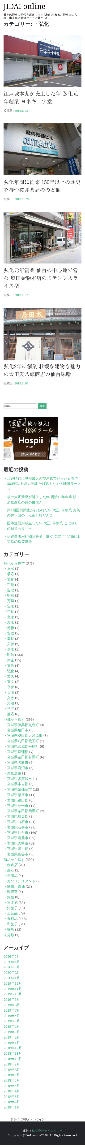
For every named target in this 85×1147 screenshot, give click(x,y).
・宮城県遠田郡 (16, 800)
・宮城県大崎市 (16, 843)
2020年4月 (12, 962)
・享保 (9, 687)
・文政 (9, 698)
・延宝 (9, 709)
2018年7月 (12, 1075)
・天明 (9, 692)
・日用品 (11, 876)
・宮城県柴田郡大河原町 (23, 735)
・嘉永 (9, 649)
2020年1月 (12, 978)
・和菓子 (11, 924)
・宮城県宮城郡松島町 (21, 746)
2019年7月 (12, 1010)
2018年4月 (12, 1091)
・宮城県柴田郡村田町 (21, 757)
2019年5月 (12, 1021)
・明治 (9, 655)
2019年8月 (12, 1005)
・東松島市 (12, 773)
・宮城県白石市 (16, 822)
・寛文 (9, 682)
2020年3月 (12, 967)
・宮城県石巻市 (16, 827)
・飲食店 (11, 865)
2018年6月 (12, 1080)
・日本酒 (11, 903)
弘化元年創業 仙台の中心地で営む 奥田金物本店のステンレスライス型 (41, 278)
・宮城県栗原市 (16, 795)
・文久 (9, 676)
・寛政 (9, 666)
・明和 (9, 595)
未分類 (9, 935)
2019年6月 (12, 1016)
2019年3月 (12, 1032)
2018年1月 (12, 1107)
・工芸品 (11, 913)
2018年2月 (12, 1102)
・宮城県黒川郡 (16, 849)
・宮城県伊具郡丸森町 (21, 725)
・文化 (9, 579)
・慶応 (9, 714)
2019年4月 (12, 1026)
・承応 (9, 574)
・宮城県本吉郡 (16, 784)
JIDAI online (24, 6)
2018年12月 (13, 1048)
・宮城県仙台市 (16, 833)
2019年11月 (13, 989)
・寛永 (9, 617)
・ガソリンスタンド (19, 881)
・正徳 (9, 585)
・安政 (9, 633)
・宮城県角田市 (16, 730)
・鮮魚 (9, 929)
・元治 (9, 703)
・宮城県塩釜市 (16, 838)
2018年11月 (13, 1053)
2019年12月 (13, 983)
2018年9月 (12, 1064)
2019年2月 (12, 1037)
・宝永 (9, 606)
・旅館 (9, 897)
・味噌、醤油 (14, 886)
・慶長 (9, 639)
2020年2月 (12, 972)
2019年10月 (13, 994)
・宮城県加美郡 (16, 816)
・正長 (9, 612)
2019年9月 (12, 999)
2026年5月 (12, 956)
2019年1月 (12, 1043)
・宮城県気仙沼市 (18, 789)
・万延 (9, 601)
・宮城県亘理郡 (16, 752)
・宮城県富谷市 (16, 854)
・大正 (9, 660)
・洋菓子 (11, 908)
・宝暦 (9, 590)
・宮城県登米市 (16, 806)
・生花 (9, 870)
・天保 (9, 644)
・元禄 (9, 628)
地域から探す (14, 719)
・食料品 (11, 919)
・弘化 (9, 671)
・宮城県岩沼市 (16, 768)
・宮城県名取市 (16, 762)
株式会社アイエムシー (47, 1131)
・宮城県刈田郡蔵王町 (21, 741)
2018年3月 (12, 1097)
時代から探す (14, 563)
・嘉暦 (9, 568)
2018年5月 (12, 1086)
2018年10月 (13, 1059)
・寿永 (9, 622)
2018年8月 (12, 1070)
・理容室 (11, 892)
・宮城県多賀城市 (18, 779)
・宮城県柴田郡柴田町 (21, 811)
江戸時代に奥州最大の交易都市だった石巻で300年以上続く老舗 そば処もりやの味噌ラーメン (44, 484)
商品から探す (14, 860)
